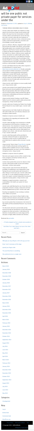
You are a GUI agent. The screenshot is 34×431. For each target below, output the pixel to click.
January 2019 (6, 269)
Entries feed (5, 412)
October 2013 (6, 376)
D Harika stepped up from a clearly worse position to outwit (17, 222)
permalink (11, 218)
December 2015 (6, 309)
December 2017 (6, 286)
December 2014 (6, 329)
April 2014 (5, 356)
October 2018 (6, 279)
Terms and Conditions (20, 422)
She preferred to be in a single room (11, 254)
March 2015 (5, 319)
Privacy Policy (10, 422)
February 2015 (6, 323)
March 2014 (5, 359)
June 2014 (5, 349)
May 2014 (5, 353)
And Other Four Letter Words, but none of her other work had (17, 227)
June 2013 (5, 389)
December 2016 (6, 296)
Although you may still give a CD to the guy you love (16, 240)
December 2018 (6, 272)
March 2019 (5, 266)
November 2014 (6, 333)
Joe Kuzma (4, 25)
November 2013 (6, 373)
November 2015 (6, 313)
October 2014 (6, 336)
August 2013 (5, 383)
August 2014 (5, 343)
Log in (4, 409)
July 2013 (5, 386)
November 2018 (6, 276)
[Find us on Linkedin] (32, 1)
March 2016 (5, 303)
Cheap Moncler (22, 144)
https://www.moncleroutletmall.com (11, 69)
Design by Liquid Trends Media (23, 427)
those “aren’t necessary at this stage (11, 244)
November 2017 (6, 289)
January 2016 (6, 306)
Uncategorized (6, 401)
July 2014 (5, 346)
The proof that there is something (11, 250)
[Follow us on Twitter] (29, 1)
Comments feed (6, 416)
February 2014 (6, 363)
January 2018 (6, 282)
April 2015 (5, 316)
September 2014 (6, 339)
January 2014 (6, 366)
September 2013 (6, 379)
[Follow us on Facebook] (27, 1)
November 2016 (6, 299)
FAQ (28, 422)
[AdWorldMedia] (10, 5)
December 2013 (6, 369)
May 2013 (5, 393)
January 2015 (6, 326)
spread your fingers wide (8, 247)
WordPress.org (6, 419)
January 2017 (6, 292)
